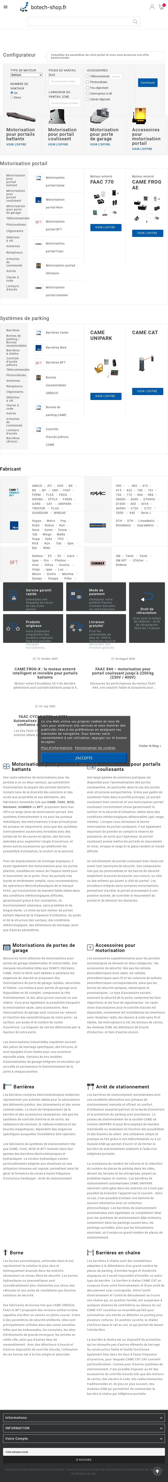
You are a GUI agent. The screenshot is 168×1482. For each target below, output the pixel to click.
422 (129, 490)
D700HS (149, 499)
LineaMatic (146, 520)
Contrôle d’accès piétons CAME (57, 436)
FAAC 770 (102, 182)
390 (118, 485)
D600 (134, 499)
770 (129, 494)
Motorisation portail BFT (55, 225)
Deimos (37, 556)
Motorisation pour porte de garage (14, 209)
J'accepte (84, 757)
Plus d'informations (57, 747)
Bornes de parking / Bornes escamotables (14, 340)
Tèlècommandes (14, 369)
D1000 (120, 503)
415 (118, 490)
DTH (119, 520)
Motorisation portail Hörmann (60, 269)
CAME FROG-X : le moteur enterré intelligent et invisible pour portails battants (45, 673)
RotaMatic (123, 525)
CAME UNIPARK (101, 335)
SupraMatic (145, 525)
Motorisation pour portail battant (14, 180)
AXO (60, 485)
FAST (67, 490)
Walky (61, 534)
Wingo (47, 534)
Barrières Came (57, 332)
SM (118, 556)
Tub (34, 534)
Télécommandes (14, 218)
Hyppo (37, 520)
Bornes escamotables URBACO (56, 385)
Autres (11, 271)
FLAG (55, 508)
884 (150, 494)
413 (145, 485)
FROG (63, 494)
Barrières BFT (56, 362)
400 (133, 503)
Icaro (71, 556)
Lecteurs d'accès (12, 288)
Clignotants (14, 231)
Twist (130, 556)
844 (140, 494)
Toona (62, 529)
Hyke (48, 538)
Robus (49, 525)
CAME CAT (145, 332)
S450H (121, 508)
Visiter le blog (150, 745)
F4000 (67, 499)
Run (62, 525)
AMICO (37, 485)
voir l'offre (105, 396)
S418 (145, 503)
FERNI (36, 494)
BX (71, 485)
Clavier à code (12, 279)
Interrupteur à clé (101, 93)
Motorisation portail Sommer (57, 291)
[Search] (135, 21)
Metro (51, 520)
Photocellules (98, 82)
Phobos (60, 560)
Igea (35, 560)
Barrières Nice (56, 347)
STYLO (53, 499)
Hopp (36, 538)
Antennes (13, 246)
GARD (36, 503)
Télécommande (99, 76)
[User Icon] (152, 7)
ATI (49, 485)
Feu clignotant (99, 87)
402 (134, 485)
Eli (59, 556)
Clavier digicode (100, 99)
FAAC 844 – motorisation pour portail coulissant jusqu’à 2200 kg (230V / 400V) (123, 673)
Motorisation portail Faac (55, 247)
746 (118, 494)
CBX (55, 490)
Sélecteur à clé (13, 239)
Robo (36, 525)
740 (140, 490)
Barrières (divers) (13, 439)
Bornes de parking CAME (56, 411)
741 (150, 490)
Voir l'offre (105, 227)
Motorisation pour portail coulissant (14, 195)
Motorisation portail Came (55, 181)
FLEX (50, 494)
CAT (49, 503)
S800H (121, 499)
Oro (46, 560)
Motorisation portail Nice (55, 203)
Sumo (49, 529)
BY (44, 490)
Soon (36, 529)
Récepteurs (14, 252)
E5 (50, 556)
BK (34, 490)
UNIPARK (65, 503)
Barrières (13, 330)
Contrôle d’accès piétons (12, 362)
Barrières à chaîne (13, 352)
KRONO (37, 499)
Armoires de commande (14, 262)
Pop (63, 520)
